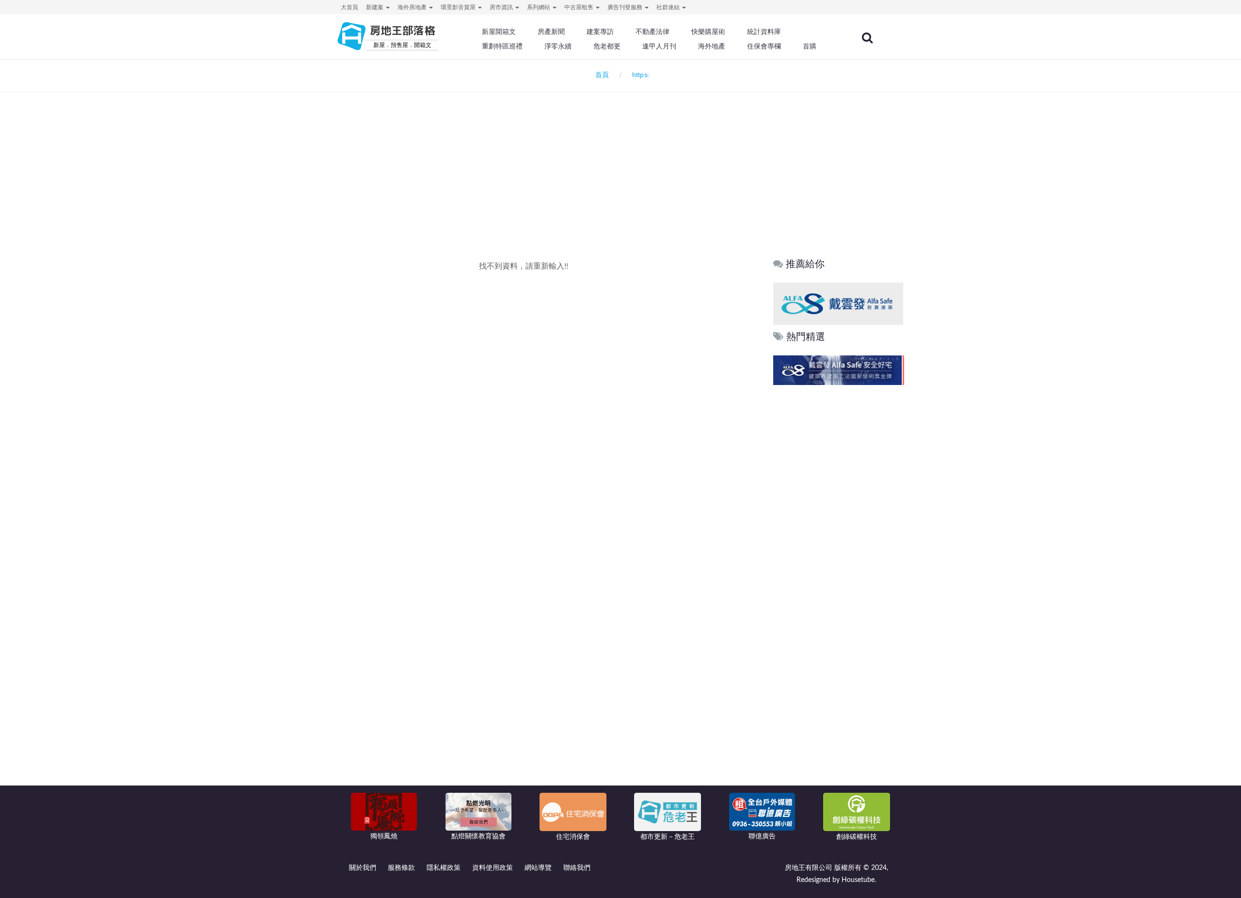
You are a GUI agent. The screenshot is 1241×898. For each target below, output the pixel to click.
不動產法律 (652, 31)
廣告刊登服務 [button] (625, 7)
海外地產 (711, 46)
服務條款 (401, 868)
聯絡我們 (576, 868)
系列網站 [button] (539, 7)
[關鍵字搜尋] (867, 38)
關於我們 (362, 868)
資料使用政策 (492, 868)
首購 (809, 46)
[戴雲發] (838, 303)
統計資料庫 (764, 31)
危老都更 (606, 46)
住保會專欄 (764, 46)
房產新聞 (551, 31)
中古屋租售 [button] (579, 7)
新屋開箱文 (499, 31)
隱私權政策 (444, 868)
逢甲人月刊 (659, 46)
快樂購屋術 (708, 31)
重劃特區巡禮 (502, 46)
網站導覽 (538, 868)
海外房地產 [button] (413, 7)
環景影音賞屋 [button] (459, 7)
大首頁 (349, 7)
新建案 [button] (375, 7)
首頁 (600, 75)
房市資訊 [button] (502, 7)
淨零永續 (558, 46)
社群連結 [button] (668, 7)
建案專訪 (600, 31)
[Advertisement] (620, 158)
